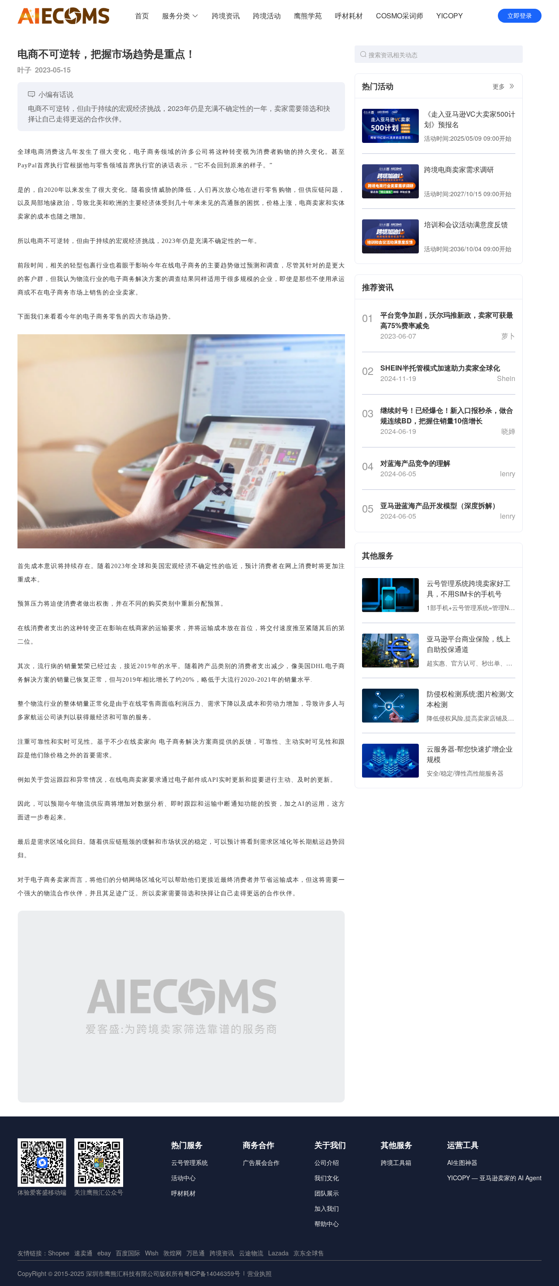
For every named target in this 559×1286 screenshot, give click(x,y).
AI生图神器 (462, 1162)
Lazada (278, 1253)
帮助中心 (326, 1223)
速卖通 (83, 1253)
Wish (152, 1253)
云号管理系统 (189, 1162)
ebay (104, 1253)
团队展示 (326, 1193)
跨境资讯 (222, 1253)
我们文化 (326, 1177)
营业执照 (259, 1273)
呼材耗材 (183, 1193)
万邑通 (195, 1253)
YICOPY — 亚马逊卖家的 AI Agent (494, 1177)
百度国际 (128, 1253)
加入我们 (326, 1208)
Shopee (58, 1253)
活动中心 (183, 1177)
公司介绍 (326, 1162)
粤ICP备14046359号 (212, 1273)
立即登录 (519, 15)
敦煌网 (172, 1253)
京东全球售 (308, 1253)
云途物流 (251, 1253)
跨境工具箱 (396, 1162)
